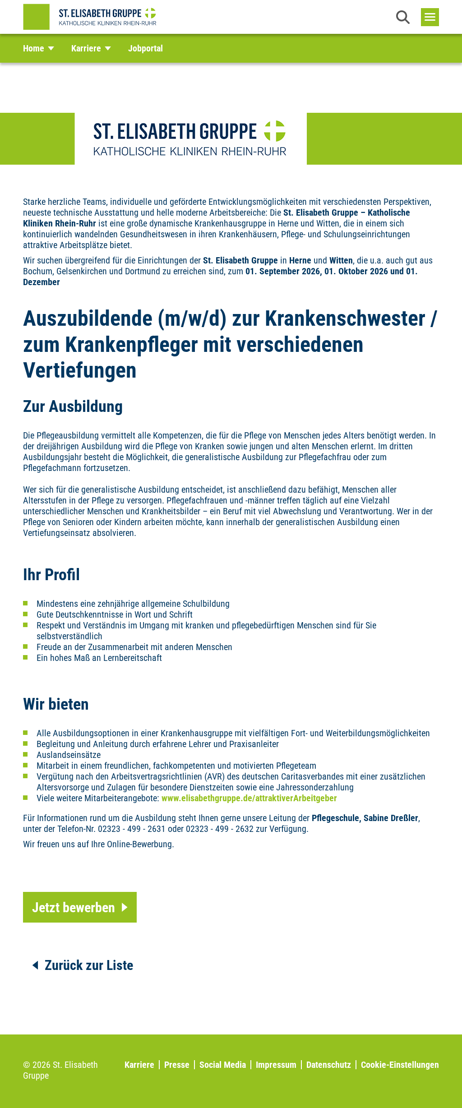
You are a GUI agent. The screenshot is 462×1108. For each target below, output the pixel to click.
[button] (403, 17)
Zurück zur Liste (89, 965)
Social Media (222, 1064)
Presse (176, 1064)
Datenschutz (328, 1064)
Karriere (139, 1064)
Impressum (276, 1064)
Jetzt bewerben (73, 907)
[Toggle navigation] (430, 17)
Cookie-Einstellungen (400, 1064)
